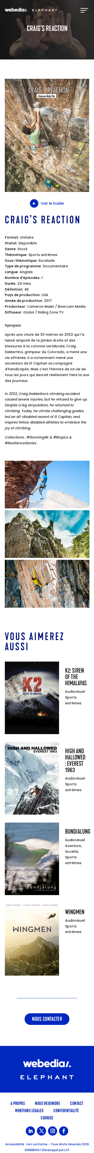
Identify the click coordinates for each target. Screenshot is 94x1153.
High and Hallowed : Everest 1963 (75, 760)
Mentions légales (29, 1110)
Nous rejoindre (47, 1103)
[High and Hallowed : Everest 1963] (32, 779)
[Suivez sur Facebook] (63, 1131)
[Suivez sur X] (41, 1131)
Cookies (47, 1117)
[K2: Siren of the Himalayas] (32, 699)
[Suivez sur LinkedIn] (30, 1131)
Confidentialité (66, 1110)
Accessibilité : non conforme (26, 1144)
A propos (18, 1103)
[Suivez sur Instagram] (52, 1131)
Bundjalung (77, 832)
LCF (66, 1150)
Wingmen (74, 912)
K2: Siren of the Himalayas (76, 677)
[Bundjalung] (32, 860)
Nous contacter (47, 1019)
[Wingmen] (32, 940)
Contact (76, 1103)
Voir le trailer (52, 203)
